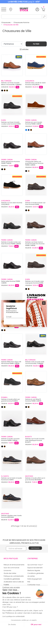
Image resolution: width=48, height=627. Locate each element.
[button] (44, 303)
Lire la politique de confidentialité (13, 616)
